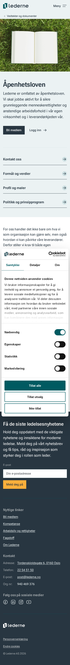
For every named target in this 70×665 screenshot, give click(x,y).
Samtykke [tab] (12, 264)
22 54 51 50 (25, 570)
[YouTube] (28, 602)
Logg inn (35, 130)
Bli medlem (14, 130)
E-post (7, 464)
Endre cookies (11, 646)
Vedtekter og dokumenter (22, 16)
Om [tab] (57, 264)
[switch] (60, 344)
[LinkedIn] (13, 602)
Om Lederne (11, 545)
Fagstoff (8, 538)
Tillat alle (35, 385)
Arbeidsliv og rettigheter (19, 531)
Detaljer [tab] (35, 264)
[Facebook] (5, 602)
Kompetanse (11, 524)
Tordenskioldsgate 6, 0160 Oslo (38, 563)
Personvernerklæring (15, 639)
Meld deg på (14, 484)
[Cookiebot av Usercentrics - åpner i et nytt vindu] (49, 254)
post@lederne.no (29, 577)
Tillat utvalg (35, 397)
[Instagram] (21, 602)
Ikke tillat (35, 408)
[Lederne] (16, 6)
